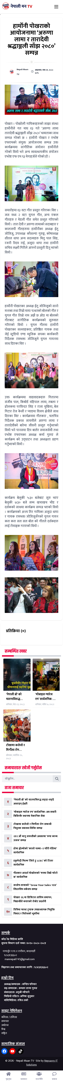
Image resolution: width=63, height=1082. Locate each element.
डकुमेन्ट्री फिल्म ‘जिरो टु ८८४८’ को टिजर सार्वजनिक (33, 863)
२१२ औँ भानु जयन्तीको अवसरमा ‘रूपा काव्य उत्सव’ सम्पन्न (35, 838)
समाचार (5, 1021)
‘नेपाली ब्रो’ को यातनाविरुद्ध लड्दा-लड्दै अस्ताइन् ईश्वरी (14, 696)
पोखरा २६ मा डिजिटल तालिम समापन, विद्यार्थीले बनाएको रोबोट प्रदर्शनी (32, 899)
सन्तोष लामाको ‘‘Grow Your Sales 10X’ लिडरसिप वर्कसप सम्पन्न (35, 887)
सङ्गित (4, 1033)
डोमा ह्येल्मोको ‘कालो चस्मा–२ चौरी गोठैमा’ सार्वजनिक (35, 850)
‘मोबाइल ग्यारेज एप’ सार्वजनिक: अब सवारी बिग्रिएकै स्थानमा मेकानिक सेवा (46, 696)
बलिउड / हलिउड (9, 1017)
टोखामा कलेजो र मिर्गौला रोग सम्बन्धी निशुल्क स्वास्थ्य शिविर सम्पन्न (15, 747)
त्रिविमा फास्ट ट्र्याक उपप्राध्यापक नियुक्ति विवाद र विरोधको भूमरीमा (34, 911)
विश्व (3, 1029)
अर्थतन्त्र (5, 1025)
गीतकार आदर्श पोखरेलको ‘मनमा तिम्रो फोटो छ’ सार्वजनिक (35, 875)
